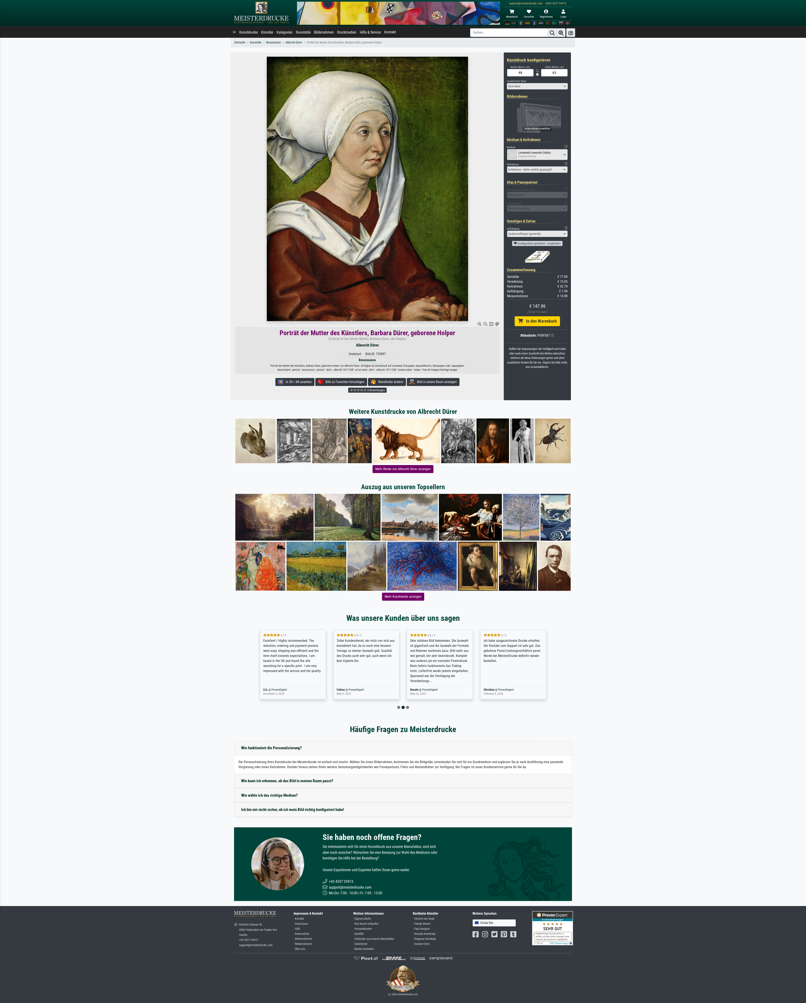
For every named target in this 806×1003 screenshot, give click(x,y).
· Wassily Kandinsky (424, 934)
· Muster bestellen (363, 949)
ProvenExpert (284, 690)
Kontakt (390, 32)
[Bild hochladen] (570, 32)
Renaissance (273, 42)
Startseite (239, 42)
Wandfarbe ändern (389, 382)
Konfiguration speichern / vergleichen (539, 243)
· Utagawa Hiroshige (424, 939)
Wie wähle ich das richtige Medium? (269, 795)
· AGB (297, 929)
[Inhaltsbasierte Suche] (561, 32)
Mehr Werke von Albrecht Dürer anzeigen (403, 469)
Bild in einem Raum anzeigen (436, 382)
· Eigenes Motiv (362, 919)
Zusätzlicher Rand (516, 81)
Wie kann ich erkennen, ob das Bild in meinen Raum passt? (287, 780)
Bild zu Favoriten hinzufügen (343, 382)
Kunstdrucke (248, 32)
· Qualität (358, 934)
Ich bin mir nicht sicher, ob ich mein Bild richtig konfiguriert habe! (292, 809)
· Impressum (301, 924)
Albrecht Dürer (293, 42)
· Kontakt (299, 919)
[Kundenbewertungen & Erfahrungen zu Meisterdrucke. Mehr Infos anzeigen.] (552, 928)
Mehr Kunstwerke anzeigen (403, 597)
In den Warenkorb (540, 321)
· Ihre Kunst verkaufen (366, 924)
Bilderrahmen (324, 32)
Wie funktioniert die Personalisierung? (271, 747)
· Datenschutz (301, 934)
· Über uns (299, 949)
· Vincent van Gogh (423, 919)
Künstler (267, 32)
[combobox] (537, 86)
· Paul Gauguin (421, 929)
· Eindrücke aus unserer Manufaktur (373, 939)
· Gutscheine (360, 944)
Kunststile (303, 32)
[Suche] (552, 32)
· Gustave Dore (421, 944)
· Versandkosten (362, 929)
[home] (234, 32)
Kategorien (285, 32)
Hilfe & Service (370, 32)
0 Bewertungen (376, 390)
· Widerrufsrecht (303, 939)
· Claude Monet (421, 924)
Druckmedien (346, 32)
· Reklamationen (303, 944)
